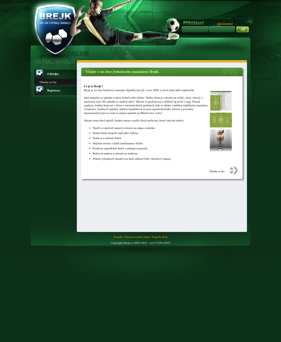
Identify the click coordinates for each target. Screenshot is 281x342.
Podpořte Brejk (160, 237)
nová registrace (225, 23)
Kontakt (118, 237)
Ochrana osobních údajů (137, 237)
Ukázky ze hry (48, 82)
